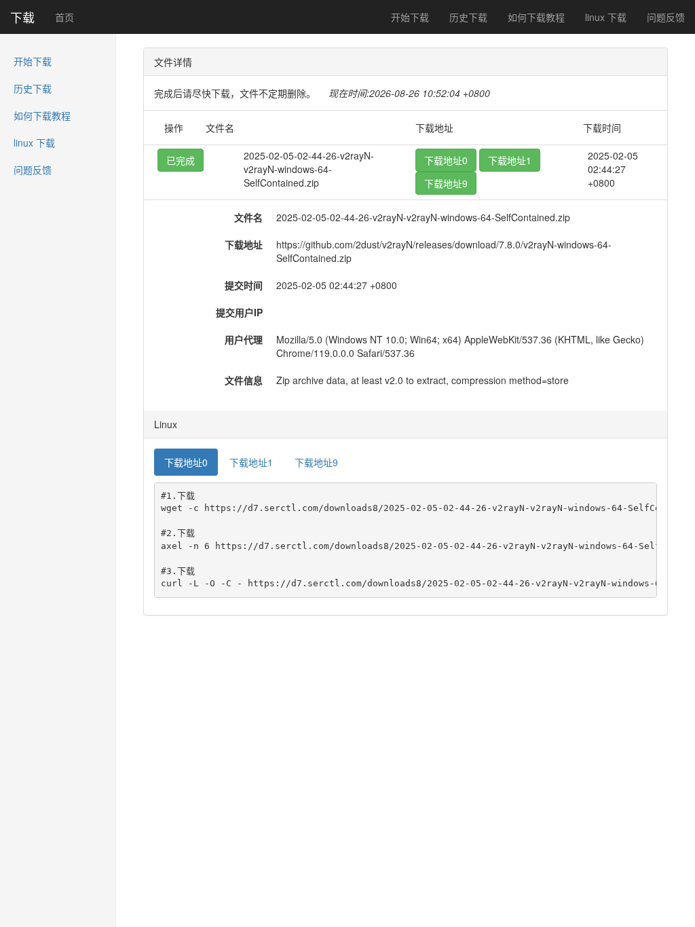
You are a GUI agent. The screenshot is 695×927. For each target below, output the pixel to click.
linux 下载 (605, 17)
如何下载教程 (536, 17)
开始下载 (410, 17)
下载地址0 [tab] (186, 462)
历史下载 (468, 17)
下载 (22, 17)
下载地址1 (509, 160)
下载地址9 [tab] (316, 462)
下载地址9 (446, 183)
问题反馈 (666, 17)
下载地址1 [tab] (251, 462)
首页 (64, 17)
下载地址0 (446, 160)
